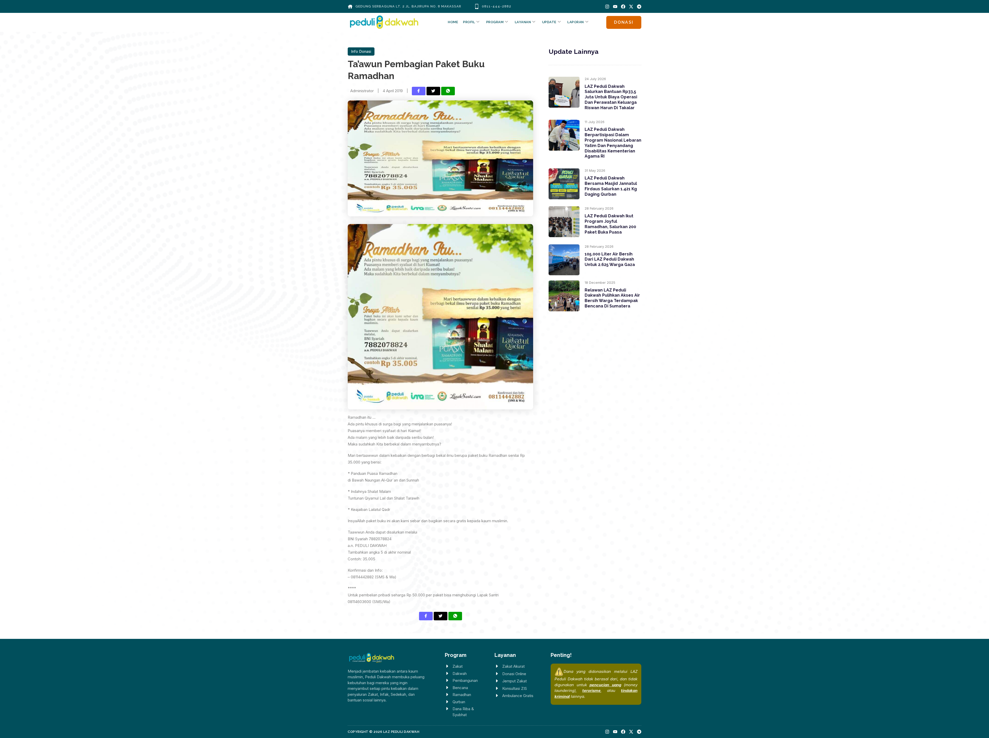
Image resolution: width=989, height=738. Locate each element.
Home (453, 22)
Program (495, 22)
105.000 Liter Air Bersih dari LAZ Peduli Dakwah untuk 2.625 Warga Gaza (610, 259)
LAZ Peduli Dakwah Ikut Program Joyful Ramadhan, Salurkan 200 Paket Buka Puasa (610, 223)
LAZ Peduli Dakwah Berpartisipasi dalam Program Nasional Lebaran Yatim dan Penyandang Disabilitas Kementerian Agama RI (613, 143)
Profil (469, 22)
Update (549, 22)
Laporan (575, 22)
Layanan (523, 22)
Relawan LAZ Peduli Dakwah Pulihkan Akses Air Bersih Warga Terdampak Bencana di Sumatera (612, 298)
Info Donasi (361, 51)
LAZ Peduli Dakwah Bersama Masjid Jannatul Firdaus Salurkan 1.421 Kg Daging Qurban (611, 186)
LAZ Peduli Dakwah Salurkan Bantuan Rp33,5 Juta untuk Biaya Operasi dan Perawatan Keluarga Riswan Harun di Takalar (611, 97)
